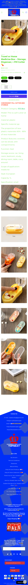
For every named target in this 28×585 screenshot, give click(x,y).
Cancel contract (21, 582)
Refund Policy (14, 466)
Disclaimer (14, 463)
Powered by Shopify (18, 584)
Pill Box (21, 109)
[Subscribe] (23, 548)
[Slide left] (10, 51)
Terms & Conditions (14, 460)
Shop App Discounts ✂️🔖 (14, 494)
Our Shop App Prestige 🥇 (14, 491)
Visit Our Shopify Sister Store (13, 480)
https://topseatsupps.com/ (14, 426)
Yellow (4, 81)
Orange (18, 77)
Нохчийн (13, 570)
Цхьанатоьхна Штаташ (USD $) (13, 562)
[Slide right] (17, 51)
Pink (11, 77)
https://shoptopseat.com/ (14, 429)
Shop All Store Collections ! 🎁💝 (14, 472)
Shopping (14, 519)
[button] (1, 12)
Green (4, 77)
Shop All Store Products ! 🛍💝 (14, 469)
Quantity (3, 84)
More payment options (14, 99)
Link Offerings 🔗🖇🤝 (14, 488)
